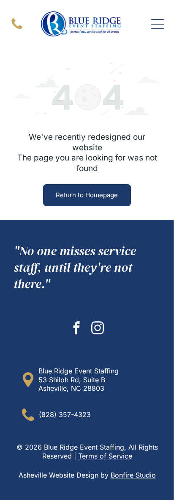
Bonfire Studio (133, 475)
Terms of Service (105, 456)
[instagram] (97, 329)
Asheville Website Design (58, 475)
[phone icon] (17, 28)
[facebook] (76, 329)
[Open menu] (157, 24)
